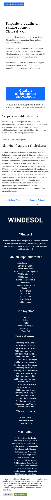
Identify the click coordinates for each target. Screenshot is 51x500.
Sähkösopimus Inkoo (25, 356)
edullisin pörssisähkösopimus (14, 140)
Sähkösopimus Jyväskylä (25, 359)
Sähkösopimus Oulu (26, 381)
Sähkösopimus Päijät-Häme (25, 455)
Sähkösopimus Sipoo (25, 390)
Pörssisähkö (25, 299)
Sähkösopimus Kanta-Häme (25, 469)
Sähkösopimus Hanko (25, 348)
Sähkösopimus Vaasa (25, 401)
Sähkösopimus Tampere (25, 393)
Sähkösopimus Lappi (25, 457)
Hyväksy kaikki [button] (20, 494)
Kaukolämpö (25, 291)
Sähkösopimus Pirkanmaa (25, 452)
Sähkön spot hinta (25, 277)
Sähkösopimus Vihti (26, 406)
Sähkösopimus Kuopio (25, 373)
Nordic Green (25, 328)
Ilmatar (25, 323)
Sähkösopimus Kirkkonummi (25, 370)
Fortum (26, 317)
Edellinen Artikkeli (13, 200)
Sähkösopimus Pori (25, 387)
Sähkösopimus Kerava (26, 368)
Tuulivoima (25, 294)
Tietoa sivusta (25, 418)
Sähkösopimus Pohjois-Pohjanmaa (25, 443)
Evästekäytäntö (25, 423)
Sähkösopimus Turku (25, 395)
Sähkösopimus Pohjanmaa (25, 449)
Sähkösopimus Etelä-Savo (25, 474)
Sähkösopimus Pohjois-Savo (25, 441)
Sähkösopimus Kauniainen (25, 365)
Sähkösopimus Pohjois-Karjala (25, 446)
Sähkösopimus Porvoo (25, 384)
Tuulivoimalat (25, 296)
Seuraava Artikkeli (37, 200)
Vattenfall (25, 331)
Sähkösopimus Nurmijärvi (25, 379)
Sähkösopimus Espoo (25, 345)
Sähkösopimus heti (25, 263)
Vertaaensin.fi (37, 107)
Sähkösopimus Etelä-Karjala (25, 471)
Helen (25, 320)
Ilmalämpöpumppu (26, 302)
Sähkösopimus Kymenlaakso (25, 460)
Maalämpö (25, 288)
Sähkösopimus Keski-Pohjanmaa (25, 466)
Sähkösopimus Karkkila (25, 362)
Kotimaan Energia (25, 326)
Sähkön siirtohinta (25, 274)
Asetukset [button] (7, 494)
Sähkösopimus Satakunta (25, 438)
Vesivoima (25, 282)
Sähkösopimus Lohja (25, 376)
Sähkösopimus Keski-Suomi (25, 463)
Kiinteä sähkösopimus (25, 280)
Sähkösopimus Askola (26, 343)
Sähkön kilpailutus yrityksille (25, 271)
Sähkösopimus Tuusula (25, 398)
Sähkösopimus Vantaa (25, 404)
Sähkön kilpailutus (25, 266)
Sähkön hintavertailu (25, 269)
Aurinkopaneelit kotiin (25, 285)
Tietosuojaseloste (25, 420)
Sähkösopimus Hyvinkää (26, 354)
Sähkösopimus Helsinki (25, 351)
